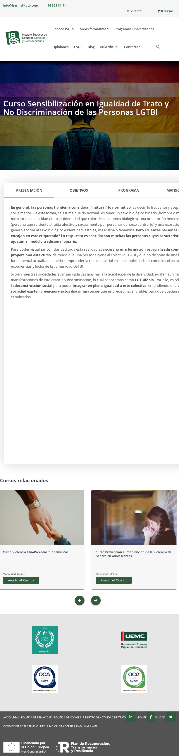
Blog (91, 47)
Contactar (132, 47)
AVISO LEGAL (11, 717)
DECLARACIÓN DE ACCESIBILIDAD (61, 726)
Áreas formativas (93, 29)
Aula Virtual (109, 47)
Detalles (41, 526)
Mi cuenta (134, 11)
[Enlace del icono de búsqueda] (157, 47)
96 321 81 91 (57, 5)
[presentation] (79, 600)
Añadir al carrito (21, 580)
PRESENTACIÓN (29, 190)
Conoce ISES (62, 29)
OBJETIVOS (79, 190)
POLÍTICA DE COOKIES (67, 717)
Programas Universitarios (134, 29)
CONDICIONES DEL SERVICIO (20, 726)
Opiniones (60, 47)
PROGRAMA (128, 190)
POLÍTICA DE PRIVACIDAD (36, 717)
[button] (150, 45)
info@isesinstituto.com (20, 5)
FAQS (78, 47)
